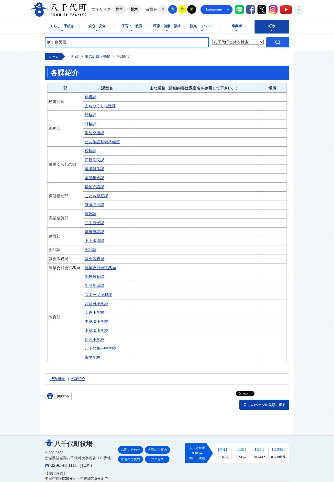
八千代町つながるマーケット (299, 9)
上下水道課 (94, 241)
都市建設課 (94, 232)
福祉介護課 (94, 187)
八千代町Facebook (250, 9)
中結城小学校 (96, 321)
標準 (119, 9)
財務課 (90, 124)
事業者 (237, 26)
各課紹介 (78, 379)
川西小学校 (94, 340)
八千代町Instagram (273, 9)
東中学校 (92, 357)
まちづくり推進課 (100, 106)
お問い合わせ (130, 449)
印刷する (62, 396)
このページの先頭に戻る (267, 405)
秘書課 (90, 97)
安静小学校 (94, 312)
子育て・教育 (132, 26)
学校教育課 (94, 276)
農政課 (90, 214)
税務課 (90, 151)
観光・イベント (202, 26)
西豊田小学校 (96, 304)
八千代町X (261, 9)
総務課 (90, 115)
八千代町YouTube (286, 9)
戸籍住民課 (94, 160)
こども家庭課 (96, 196)
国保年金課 (94, 178)
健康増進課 (94, 205)
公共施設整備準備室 (102, 142)
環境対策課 (94, 169)
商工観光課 (94, 223)
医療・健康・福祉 (167, 26)
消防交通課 (94, 133)
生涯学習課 (94, 286)
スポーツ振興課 (98, 295)
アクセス (157, 459)
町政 (271, 26)
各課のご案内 (157, 449)
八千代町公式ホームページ (59, 9)
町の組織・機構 (98, 56)
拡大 (134, 9)
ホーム (54, 56)
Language (214, 9)
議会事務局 (94, 259)
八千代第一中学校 (100, 348)
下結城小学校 (96, 331)
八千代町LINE (239, 9)
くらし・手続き (62, 26)
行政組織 (57, 379)
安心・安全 (97, 26)
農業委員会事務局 (100, 268)
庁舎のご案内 (130, 459)
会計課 (90, 250)
